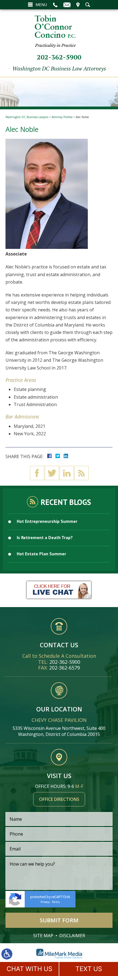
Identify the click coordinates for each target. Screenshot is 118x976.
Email (67, 4)
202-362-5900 (59, 57)
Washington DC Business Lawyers (26, 117)
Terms (56, 902)
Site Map (43, 935)
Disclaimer (72, 935)
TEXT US (88, 969)
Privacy (45, 902)
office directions (59, 799)
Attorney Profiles (62, 117)
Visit (78, 4)
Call (55, 4)
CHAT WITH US (29, 969)
